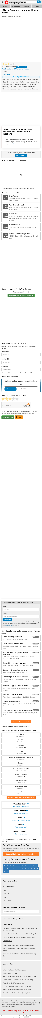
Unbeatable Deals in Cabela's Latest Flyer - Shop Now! (20, 934)
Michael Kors (7, 894)
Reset (19, 417)
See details (32, 1017)
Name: (5, 606)
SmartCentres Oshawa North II (17, 989)
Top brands (15, 6)
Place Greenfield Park (14, 983)
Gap (4, 891)
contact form (15, 144)
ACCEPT (27, 1017)
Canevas (10, 973)
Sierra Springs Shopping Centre (17, 986)
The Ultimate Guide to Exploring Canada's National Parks (19, 949)
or (21, 382)
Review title (5, 359)
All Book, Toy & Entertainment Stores (20, 798)
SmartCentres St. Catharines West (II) (19, 976)
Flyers (26, 6)
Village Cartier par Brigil (14, 970)
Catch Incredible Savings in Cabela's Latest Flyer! (19, 937)
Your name (5, 352)
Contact (25, 1011)
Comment (4, 366)
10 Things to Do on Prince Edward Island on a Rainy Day (19, 955)
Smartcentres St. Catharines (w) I (18, 980)
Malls (5, 6)
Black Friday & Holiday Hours (12, 1011)
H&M (4, 897)
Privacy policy (9, 625)
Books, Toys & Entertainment (21, 77)
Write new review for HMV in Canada (20, 296)
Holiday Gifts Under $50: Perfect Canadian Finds (18, 945)
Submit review (8, 417)
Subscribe (8, 619)
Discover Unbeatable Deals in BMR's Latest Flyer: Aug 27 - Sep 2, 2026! (20, 929)
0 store (4, 71)
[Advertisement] (21, 39)
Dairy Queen (7, 900)
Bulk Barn (6, 904)
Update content (33, 1011)
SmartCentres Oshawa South (16, 993)
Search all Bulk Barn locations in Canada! (20, 854)
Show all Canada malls (20, 722)
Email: (5, 613)
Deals (36, 6)
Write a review (21, 67)
